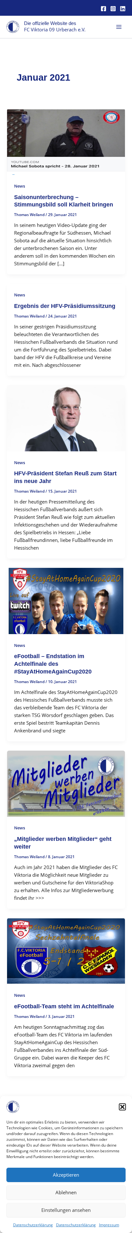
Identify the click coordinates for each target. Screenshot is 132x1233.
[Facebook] (103, 9)
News (19, 186)
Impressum (109, 1225)
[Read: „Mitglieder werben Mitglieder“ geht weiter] (66, 783)
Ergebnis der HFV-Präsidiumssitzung (64, 305)
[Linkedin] (123, 9)
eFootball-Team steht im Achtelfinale (64, 1006)
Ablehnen (66, 1192)
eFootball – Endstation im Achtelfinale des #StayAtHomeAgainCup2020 (53, 663)
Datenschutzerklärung (33, 1225)
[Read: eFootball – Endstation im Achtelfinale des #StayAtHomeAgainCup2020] (66, 600)
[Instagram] (113, 9)
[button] (122, 1107)
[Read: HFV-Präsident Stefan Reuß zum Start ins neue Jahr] (66, 417)
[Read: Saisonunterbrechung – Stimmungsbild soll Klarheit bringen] (66, 141)
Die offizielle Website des (50, 23)
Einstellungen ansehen (66, 1210)
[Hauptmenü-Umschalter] (119, 27)
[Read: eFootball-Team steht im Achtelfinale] (66, 950)
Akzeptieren (66, 1175)
